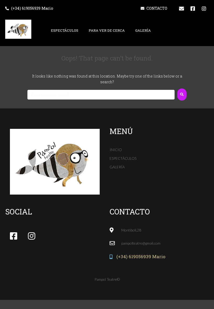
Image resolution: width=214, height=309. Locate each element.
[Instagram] (204, 8)
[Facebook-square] (193, 8)
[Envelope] (181, 8)
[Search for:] (101, 95)
